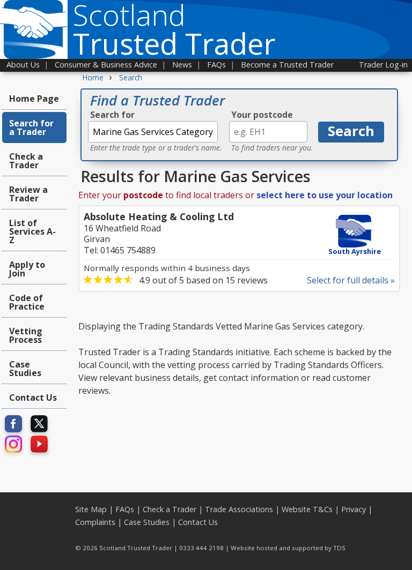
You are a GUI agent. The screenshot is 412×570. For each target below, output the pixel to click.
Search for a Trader (31, 127)
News (182, 64)
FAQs (216, 64)
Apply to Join (27, 269)
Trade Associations (239, 509)
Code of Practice (27, 302)
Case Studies (25, 368)
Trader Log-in (383, 64)
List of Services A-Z (32, 231)
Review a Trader (28, 194)
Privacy (353, 509)
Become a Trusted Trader (287, 64)
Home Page (34, 98)
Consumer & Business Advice (106, 64)
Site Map (91, 509)
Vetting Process (25, 335)
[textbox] (153, 131)
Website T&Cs (307, 509)
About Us (23, 64)
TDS (339, 548)
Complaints (95, 522)
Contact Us (33, 397)
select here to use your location (324, 195)
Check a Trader (26, 161)
